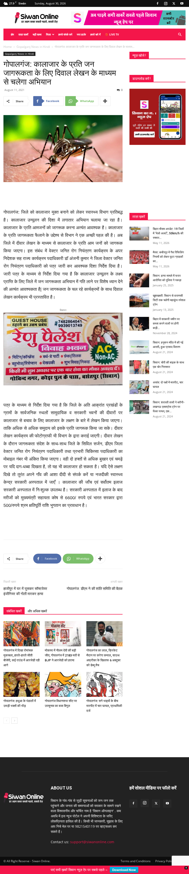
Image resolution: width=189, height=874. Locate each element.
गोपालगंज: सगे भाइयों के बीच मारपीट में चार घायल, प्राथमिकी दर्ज (104, 700)
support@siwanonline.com (92, 836)
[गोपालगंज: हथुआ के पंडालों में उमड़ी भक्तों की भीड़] (21, 679)
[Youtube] (182, 3)
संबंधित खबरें (14, 606)
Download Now (124, 870)
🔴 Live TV (112, 34)
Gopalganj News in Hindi (33, 47)
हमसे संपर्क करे (65, 34)
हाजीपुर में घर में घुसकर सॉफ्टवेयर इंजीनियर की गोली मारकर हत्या (25, 586)
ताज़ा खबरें (23, 34)
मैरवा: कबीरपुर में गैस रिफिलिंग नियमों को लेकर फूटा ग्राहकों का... (168, 257)
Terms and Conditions (136, 856)
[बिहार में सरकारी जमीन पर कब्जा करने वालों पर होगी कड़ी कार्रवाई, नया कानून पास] (139, 324)
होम (12, 34)
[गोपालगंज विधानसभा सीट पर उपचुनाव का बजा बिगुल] (63, 679)
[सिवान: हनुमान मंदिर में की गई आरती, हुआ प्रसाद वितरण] (139, 347)
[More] (105, 101)
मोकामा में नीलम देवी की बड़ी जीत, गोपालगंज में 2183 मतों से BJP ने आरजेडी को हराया (62, 650)
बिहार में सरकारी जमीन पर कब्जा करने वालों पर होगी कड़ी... (166, 323)
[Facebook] (157, 3)
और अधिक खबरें (37, 606)
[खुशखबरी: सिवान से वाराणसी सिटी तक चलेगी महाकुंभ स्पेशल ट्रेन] (139, 300)
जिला (48, 34)
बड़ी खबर (37, 34)
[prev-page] (6, 715)
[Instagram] (165, 3)
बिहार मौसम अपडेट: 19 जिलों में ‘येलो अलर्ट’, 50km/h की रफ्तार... (168, 233)
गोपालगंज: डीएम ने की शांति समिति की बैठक (95, 583)
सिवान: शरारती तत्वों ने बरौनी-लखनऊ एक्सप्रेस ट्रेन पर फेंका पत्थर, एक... (169, 407)
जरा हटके (81, 34)
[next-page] (14, 715)
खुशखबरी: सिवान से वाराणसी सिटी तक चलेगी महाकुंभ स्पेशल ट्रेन (169, 300)
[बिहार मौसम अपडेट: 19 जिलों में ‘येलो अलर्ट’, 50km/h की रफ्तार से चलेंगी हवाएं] (139, 233)
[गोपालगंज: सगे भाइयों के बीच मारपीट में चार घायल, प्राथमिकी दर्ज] (104, 679)
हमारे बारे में (95, 34)
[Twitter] (173, 3)
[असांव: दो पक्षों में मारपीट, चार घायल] (139, 387)
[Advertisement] (63, 196)
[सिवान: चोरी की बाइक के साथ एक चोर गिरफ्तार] (139, 367)
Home (7, 47)
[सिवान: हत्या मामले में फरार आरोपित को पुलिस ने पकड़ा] (139, 280)
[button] (180, 34)
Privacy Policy (164, 856)
